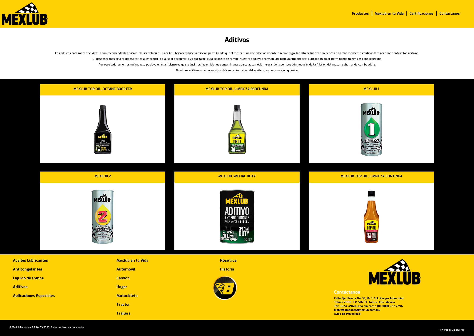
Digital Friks (458, 329)
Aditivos (20, 286)
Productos (360, 13)
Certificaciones (421, 13)
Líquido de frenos (28, 278)
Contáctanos (449, 13)
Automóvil (125, 269)
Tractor (123, 304)
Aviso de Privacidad (347, 314)
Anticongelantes (27, 269)
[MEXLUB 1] (371, 155)
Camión (123, 278)
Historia (227, 269)
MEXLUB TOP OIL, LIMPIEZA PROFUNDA (237, 89)
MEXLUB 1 (371, 89)
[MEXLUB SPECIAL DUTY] (237, 242)
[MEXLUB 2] (102, 242)
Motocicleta (127, 295)
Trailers (123, 313)
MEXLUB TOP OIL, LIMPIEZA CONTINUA (371, 176)
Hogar (121, 286)
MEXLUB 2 (102, 176)
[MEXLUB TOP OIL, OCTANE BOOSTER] (102, 155)
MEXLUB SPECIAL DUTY (237, 176)
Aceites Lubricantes (30, 260)
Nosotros (228, 260)
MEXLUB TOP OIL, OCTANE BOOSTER (103, 89)
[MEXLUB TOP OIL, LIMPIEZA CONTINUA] (371, 242)
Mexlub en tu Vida (389, 13)
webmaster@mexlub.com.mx (360, 310)
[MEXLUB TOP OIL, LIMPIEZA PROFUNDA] (237, 155)
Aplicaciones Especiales (34, 295)
